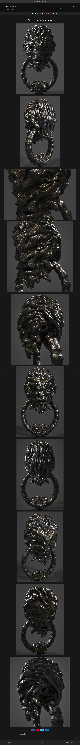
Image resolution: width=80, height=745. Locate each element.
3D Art (47, 13)
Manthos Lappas (11, 6)
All (23, 13)
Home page (59, 8)
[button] (75, 738)
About (68, 8)
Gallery (72, 8)
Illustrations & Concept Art (35, 13)
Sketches (55, 13)
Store (64, 8)
